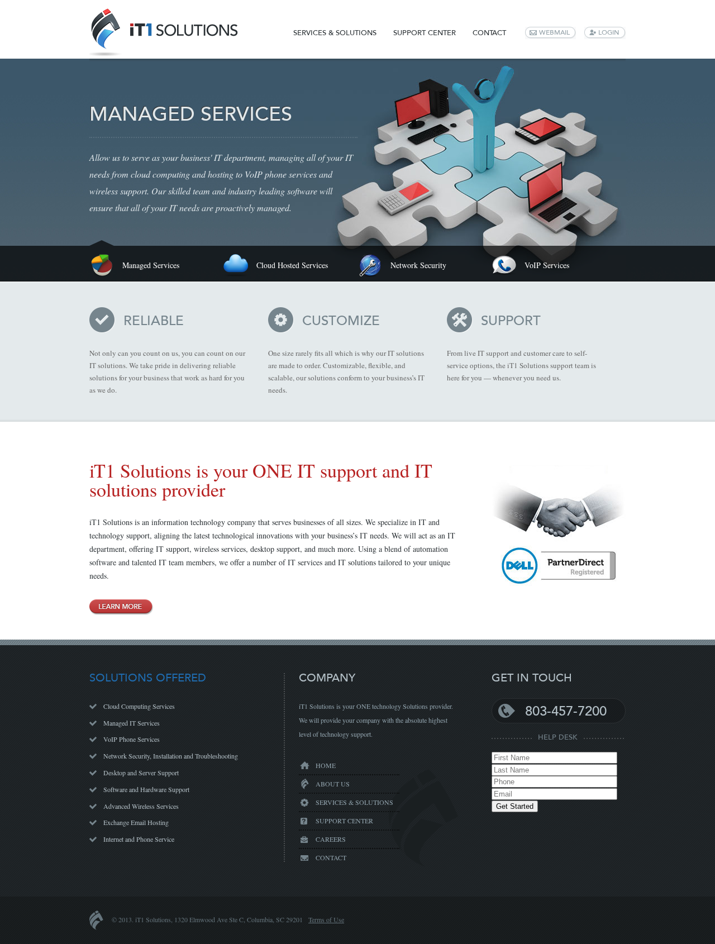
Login (608, 32)
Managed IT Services (131, 722)
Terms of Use (326, 919)
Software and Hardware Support (146, 789)
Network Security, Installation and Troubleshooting (170, 755)
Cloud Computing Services (139, 706)
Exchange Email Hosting (136, 822)
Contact (489, 32)
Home (326, 765)
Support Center (424, 32)
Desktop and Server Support (141, 772)
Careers (331, 839)
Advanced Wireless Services (141, 806)
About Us (333, 783)
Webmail (554, 32)
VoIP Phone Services (131, 739)
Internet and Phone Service (138, 839)
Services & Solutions (334, 32)
